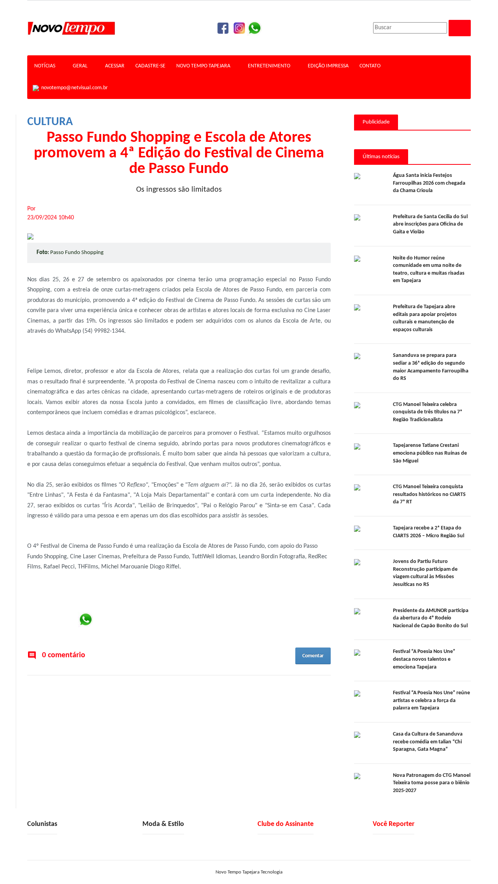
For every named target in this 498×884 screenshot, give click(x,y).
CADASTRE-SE (150, 66)
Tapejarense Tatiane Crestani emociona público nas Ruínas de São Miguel (430, 453)
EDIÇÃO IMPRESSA (328, 66)
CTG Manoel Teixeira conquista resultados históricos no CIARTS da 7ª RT (429, 494)
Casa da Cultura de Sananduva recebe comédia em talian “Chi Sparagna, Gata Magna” (428, 741)
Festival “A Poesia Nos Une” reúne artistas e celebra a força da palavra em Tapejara (431, 700)
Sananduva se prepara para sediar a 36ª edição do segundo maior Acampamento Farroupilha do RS (430, 367)
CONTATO (370, 66)
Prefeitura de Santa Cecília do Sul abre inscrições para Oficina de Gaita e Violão (430, 224)
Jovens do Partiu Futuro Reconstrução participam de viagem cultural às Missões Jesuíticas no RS (425, 573)
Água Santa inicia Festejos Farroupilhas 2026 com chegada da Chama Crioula (429, 183)
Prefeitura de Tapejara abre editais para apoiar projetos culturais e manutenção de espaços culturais (425, 318)
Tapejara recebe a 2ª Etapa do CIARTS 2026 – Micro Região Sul (428, 532)
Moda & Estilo (163, 824)
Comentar (313, 656)
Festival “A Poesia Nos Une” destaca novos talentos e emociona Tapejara (424, 659)
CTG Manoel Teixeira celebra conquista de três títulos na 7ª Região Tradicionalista (427, 412)
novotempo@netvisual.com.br (73, 88)
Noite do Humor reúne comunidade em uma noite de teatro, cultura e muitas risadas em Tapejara (429, 269)
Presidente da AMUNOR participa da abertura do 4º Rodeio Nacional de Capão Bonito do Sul (430, 618)
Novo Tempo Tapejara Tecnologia (249, 872)
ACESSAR (114, 66)
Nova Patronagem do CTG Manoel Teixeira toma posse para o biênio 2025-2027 (431, 783)
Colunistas (42, 824)
